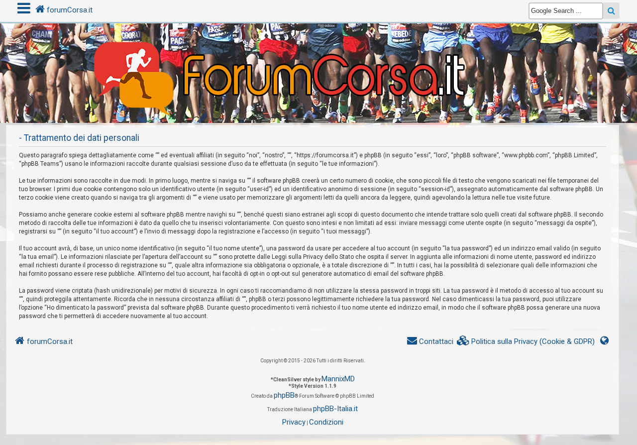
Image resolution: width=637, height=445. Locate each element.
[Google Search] (611, 10)
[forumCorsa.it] (318, 53)
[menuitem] (526, 341)
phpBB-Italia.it (335, 408)
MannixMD (338, 378)
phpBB (284, 395)
